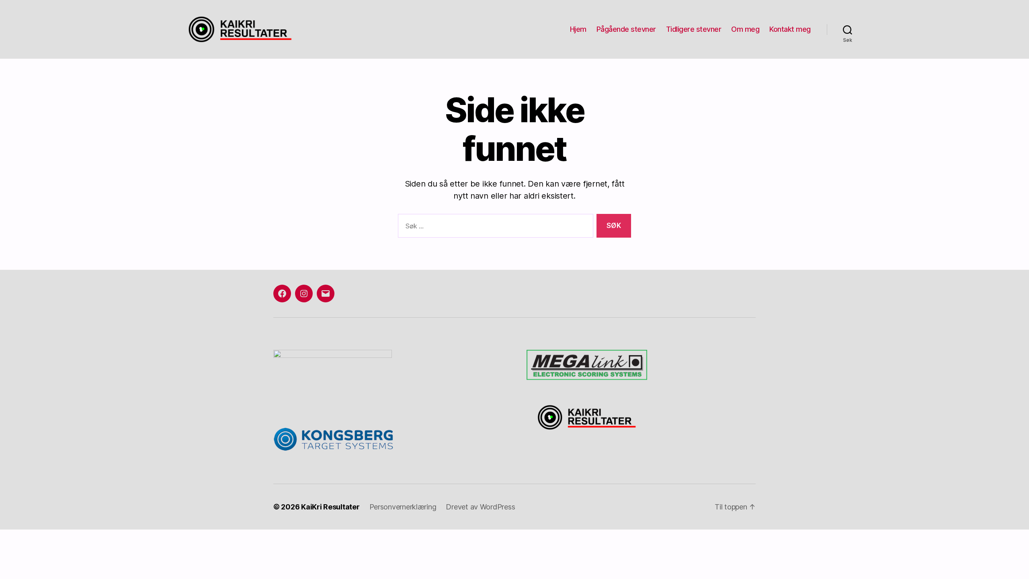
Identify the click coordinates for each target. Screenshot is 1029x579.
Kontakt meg (790, 29)
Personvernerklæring (403, 507)
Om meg (745, 29)
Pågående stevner (626, 29)
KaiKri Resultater (330, 507)
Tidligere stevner (694, 29)
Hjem (578, 29)
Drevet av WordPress (480, 507)
